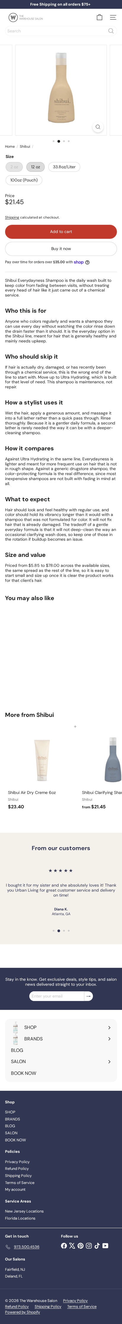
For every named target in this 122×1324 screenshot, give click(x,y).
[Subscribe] (88, 996)
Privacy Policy (17, 1161)
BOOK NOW (15, 1140)
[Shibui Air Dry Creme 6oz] (42, 769)
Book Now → (60, 5)
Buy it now (61, 248)
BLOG (10, 1125)
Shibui (25, 146)
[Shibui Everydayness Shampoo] (42, 652)
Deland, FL (14, 1276)
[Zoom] (98, 126)
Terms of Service (19, 1182)
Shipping (12, 217)
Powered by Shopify (22, 1312)
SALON (11, 1132)
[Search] (111, 31)
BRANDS (12, 1119)
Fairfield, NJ (15, 1269)
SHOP (10, 1112)
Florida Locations (20, 1218)
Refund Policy (17, 1168)
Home (10, 146)
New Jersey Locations (24, 1211)
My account (15, 1189)
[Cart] (99, 17)
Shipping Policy (18, 1175)
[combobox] (61, 31)
